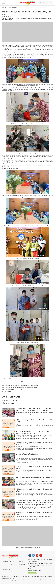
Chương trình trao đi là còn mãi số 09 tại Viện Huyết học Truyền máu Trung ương (20, 383)
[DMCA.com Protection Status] (32, 572)
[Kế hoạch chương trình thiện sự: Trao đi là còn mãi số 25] (8, 470)
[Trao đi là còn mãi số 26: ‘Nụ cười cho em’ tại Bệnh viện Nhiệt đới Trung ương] (8, 435)
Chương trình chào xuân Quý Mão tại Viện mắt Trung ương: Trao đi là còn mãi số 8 (20, 385)
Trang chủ (4, 7)
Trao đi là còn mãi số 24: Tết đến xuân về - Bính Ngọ (34, 478)
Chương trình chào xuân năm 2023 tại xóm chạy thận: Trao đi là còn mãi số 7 (19, 387)
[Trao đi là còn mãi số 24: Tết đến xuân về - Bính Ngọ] (8, 481)
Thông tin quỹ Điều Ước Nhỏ (10, 400)
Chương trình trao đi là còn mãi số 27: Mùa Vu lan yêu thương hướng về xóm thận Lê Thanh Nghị (33, 409)
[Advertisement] (27, 33)
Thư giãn (12, 561)
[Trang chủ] (27, 3)
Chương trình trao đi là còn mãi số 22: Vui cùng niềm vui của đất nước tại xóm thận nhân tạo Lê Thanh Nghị (34, 502)
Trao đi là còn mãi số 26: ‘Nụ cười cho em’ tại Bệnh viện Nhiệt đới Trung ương (33, 432)
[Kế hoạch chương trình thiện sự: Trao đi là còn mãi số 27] (8, 423)
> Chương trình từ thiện (12, 7)
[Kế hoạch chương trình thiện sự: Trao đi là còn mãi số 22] (8, 516)
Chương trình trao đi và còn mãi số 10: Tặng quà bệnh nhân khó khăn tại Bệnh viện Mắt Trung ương (24, 381)
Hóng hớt (12, 564)
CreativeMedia (34, 561)
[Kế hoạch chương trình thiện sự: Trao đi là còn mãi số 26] (8, 446)
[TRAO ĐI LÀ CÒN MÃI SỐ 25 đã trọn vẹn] (8, 457)
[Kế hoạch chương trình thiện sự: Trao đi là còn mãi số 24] (8, 492)
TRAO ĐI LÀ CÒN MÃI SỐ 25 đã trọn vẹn (29, 454)
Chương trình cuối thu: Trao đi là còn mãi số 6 (12, 389)
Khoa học (21, 561)
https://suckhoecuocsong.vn (34, 570)
